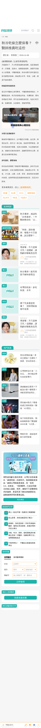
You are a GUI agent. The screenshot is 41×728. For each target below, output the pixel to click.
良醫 (3, 36)
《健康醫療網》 (25, 187)
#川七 (21, 193)
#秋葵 (15, 198)
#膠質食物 (31, 193)
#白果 (13, 193)
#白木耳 (6, 198)
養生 (6, 36)
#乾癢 (5, 193)
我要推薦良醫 (20, 598)
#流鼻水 (24, 198)
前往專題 (20, 499)
